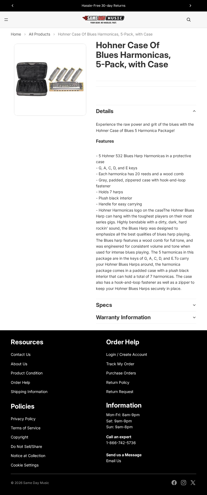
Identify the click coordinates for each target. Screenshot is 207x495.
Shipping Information (29, 391)
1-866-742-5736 (121, 442)
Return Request (119, 391)
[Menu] (6, 19)
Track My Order (120, 363)
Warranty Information (123, 317)
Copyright (19, 437)
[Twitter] (193, 482)
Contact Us (20, 354)
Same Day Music (36, 483)
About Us (19, 363)
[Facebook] (174, 482)
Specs (104, 305)
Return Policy (117, 382)
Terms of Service (25, 428)
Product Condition (27, 373)
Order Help (20, 382)
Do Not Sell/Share (26, 446)
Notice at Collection (28, 456)
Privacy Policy (23, 418)
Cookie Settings (25, 465)
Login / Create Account (126, 354)
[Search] (189, 20)
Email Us (113, 460)
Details (104, 111)
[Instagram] (183, 482)
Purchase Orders (121, 373)
